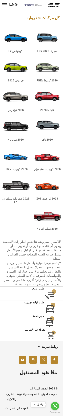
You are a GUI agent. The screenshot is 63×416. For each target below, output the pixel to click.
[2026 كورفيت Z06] (47, 185)
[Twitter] (43, 360)
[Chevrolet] (54, 5)
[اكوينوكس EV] (16, 38)
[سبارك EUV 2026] (47, 38)
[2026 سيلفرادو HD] (47, 215)
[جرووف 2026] (16, 67)
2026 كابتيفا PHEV (47, 80)
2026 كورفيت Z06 (47, 198)
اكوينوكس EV (15, 51)
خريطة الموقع (49, 394)
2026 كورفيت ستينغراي (47, 169)
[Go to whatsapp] (55, 406)
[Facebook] (54, 360)
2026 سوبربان (16, 139)
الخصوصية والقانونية (28, 394)
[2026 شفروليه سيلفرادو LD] (16, 185)
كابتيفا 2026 (47, 110)
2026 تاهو (47, 139)
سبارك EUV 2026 (47, 51)
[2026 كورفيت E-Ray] (16, 156)
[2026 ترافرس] (16, 97)
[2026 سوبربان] (16, 126)
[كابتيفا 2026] (47, 97)
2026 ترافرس (16, 110)
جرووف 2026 (16, 80)
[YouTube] (22, 360)
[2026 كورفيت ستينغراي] (47, 156)
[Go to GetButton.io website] (55, 412)
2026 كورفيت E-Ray (16, 169)
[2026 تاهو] (47, 126)
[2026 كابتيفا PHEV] (47, 67)
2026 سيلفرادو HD (47, 228)
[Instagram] (33, 360)
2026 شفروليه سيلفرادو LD (15, 200)
